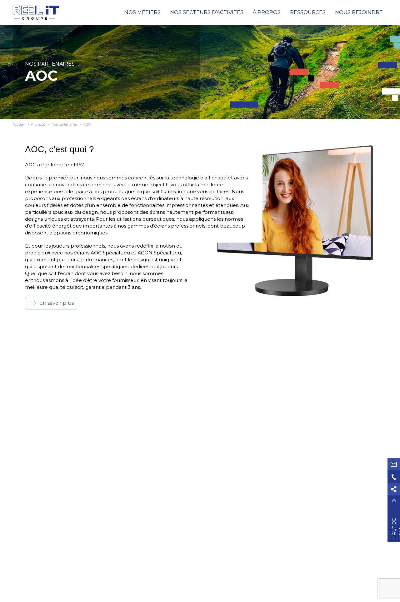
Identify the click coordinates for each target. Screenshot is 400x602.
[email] (394, 464)
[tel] (394, 476)
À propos (38, 124)
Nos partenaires (64, 124)
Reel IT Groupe (35, 12)
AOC (87, 124)
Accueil (18, 124)
